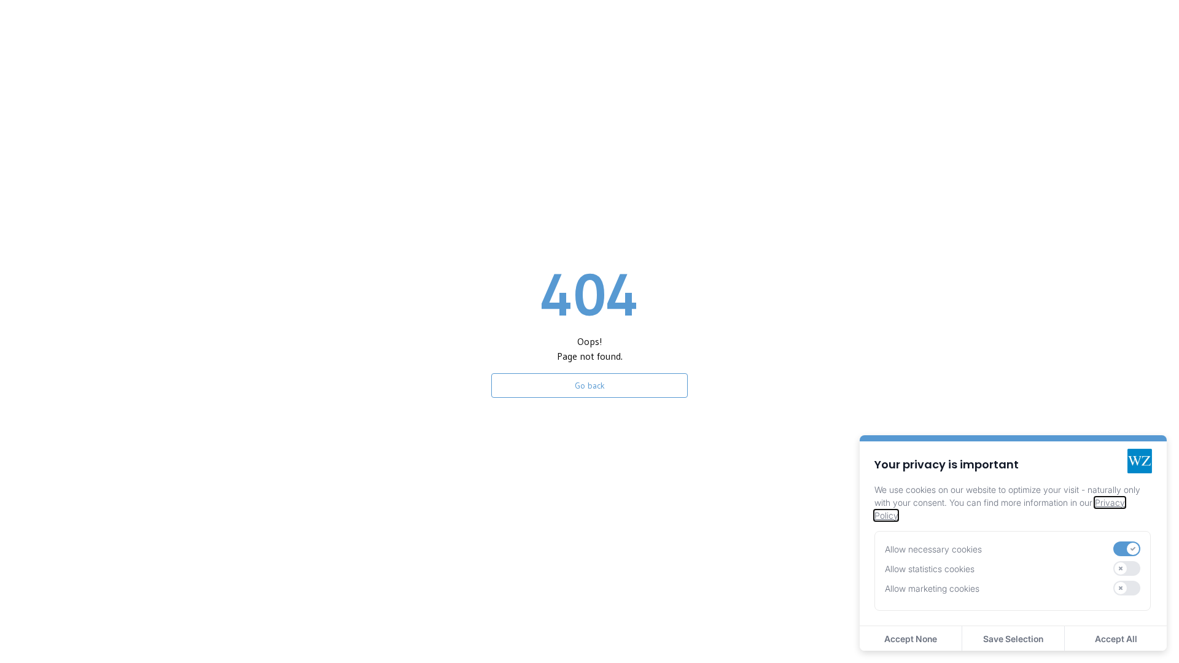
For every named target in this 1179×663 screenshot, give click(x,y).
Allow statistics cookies (930, 569)
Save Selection (1013, 639)
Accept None (910, 639)
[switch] (1126, 548)
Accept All (1116, 639)
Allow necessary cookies (933, 549)
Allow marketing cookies (932, 588)
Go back (590, 385)
